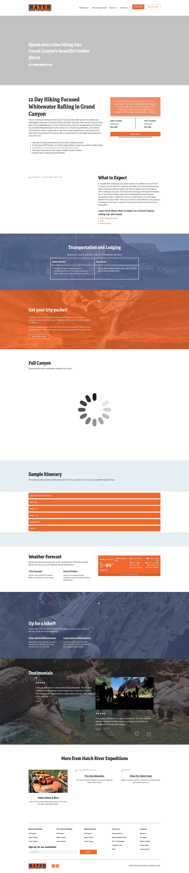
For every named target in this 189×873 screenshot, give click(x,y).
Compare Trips (117, 845)
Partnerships (144, 845)
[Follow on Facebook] (53, 865)
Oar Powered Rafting (64, 829)
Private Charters (117, 833)
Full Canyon (32, 833)
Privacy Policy (144, 849)
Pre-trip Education (94, 776)
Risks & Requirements (99, 8)
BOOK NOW (138, 7)
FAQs (113, 849)
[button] (156, 443)
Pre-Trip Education (118, 841)
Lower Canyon (61, 841)
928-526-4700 (153, 7)
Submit (88, 852)
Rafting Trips (83, 8)
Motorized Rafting (35, 829)
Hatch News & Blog (48, 797)
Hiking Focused (90, 829)
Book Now (135, 134)
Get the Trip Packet (39, 337)
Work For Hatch (145, 841)
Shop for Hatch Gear (141, 776)
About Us (113, 8)
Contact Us (123, 8)
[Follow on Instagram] (57, 865)
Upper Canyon (33, 837)
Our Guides (143, 837)
